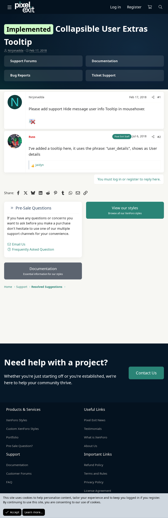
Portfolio (12, 437)
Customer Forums (19, 473)
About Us (90, 446)
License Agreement (97, 491)
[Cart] (149, 7)
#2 (159, 137)
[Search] (160, 7)
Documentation (43, 271)
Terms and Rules (95, 473)
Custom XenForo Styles (22, 429)
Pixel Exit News (94, 420)
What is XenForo (95, 437)
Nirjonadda (15, 50)
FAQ (9, 482)
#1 (159, 97)
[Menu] (9, 7)
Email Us (18, 244)
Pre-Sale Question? (19, 446)
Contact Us (146, 373)
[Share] (153, 97)
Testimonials (93, 429)
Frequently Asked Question (32, 249)
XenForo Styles (16, 420)
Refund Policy (93, 465)
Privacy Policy (93, 482)
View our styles (125, 210)
